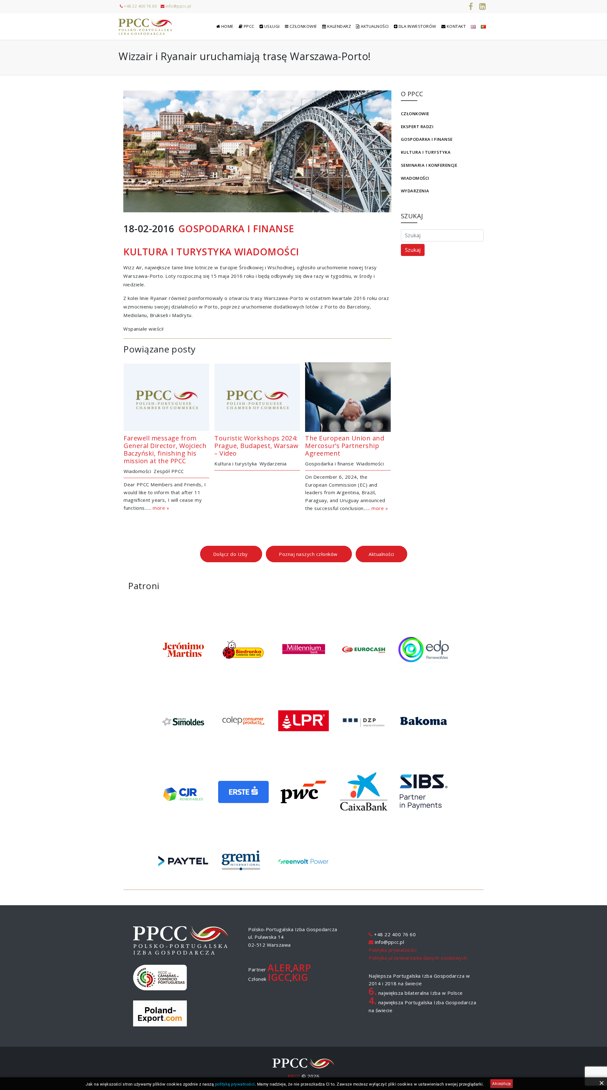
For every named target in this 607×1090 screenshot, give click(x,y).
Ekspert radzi (417, 126)
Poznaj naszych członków (309, 554)
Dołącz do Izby (231, 554)
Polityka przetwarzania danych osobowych (418, 958)
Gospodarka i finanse (427, 139)
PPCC (294, 1076)
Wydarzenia (415, 191)
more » (161, 508)
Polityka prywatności (392, 950)
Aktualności (381, 554)
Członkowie (415, 113)
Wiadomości (415, 178)
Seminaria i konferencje (429, 165)
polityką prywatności (235, 1084)
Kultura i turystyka (426, 152)
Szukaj (412, 249)
